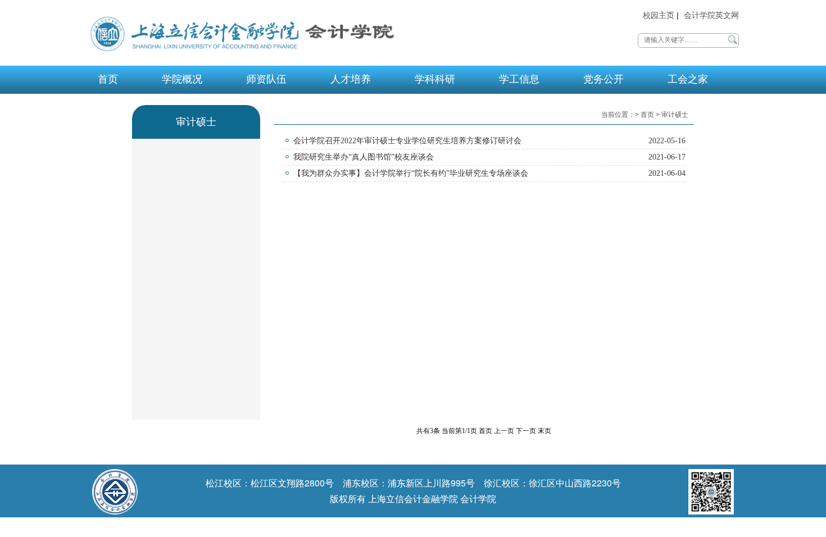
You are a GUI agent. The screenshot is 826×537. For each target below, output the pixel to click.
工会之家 (688, 79)
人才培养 (350, 79)
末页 (544, 431)
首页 (108, 79)
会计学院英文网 (711, 15)
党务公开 (603, 79)
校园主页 (658, 15)
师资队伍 (266, 79)
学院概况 (182, 79)
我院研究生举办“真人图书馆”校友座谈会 (363, 157)
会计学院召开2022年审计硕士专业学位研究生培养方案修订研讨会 (407, 140)
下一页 (526, 431)
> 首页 (645, 115)
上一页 (504, 431)
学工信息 (519, 79)
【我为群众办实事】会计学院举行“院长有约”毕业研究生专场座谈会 (410, 173)
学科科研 (435, 79)
